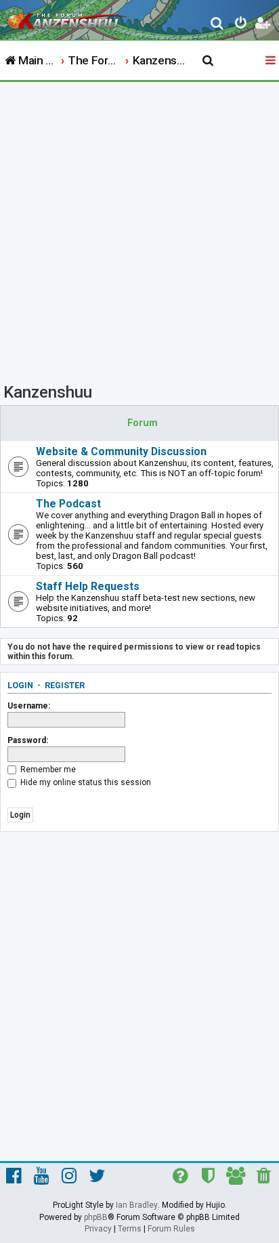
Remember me (47, 769)
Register (65, 685)
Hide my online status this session (84, 782)
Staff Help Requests (88, 586)
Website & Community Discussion (121, 451)
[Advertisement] (139, 228)
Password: (27, 740)
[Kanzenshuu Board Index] (68, 17)
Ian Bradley (137, 1205)
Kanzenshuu (47, 392)
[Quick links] (271, 61)
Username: (28, 706)
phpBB (96, 1217)
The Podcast (68, 503)
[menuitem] (217, 25)
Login (20, 685)
